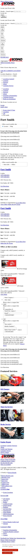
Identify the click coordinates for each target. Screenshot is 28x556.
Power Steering (7, 515)
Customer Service (8, 85)
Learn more (10, 546)
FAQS (2, 452)
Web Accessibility (6, 464)
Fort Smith (6, 169)
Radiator (5, 507)
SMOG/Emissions (8, 514)
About (5, 84)
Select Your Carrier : (10, 329)
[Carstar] (5, 482)
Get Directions (5, 186)
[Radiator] (6, 486)
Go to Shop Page (21, 202)
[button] (14, 553)
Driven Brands (12, 472)
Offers (13, 164)
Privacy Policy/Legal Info (8, 459)
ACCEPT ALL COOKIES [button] (7, 552)
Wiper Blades (7, 512)
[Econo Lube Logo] (7, 5)
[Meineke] (5, 477)
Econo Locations (8, 492)
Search (2, 14)
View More (4, 294)
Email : (6, 313)
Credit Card (4, 449)
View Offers (4, 204)
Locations (8, 79)
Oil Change (6, 498)
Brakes (5, 502)
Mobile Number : (9, 326)
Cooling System (7, 504)
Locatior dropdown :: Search (9, 74)
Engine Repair (7, 505)
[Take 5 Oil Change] (4, 481)
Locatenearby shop (4, 106)
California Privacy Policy (8, 461)
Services (5, 82)
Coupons (5, 80)
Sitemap (10, 449)
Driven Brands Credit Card (11, 522)
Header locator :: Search (8, 23)
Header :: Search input (7, 11)
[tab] (14, 489)
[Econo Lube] (7, 458)
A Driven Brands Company (11, 531)
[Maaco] (4, 479)
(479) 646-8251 (5, 175)
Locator (6, 126)
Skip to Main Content (7, 1)
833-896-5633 (5, 57)
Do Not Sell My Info (7, 463)
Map (11, 126)
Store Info (6, 164)
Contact (6, 452)
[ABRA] (5, 484)
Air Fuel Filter (7, 509)
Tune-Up (5, 500)
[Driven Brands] (7, 475)
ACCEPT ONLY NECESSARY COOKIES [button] (10, 550)
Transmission (7, 510)
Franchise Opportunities (7, 454)
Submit (14, 75)
